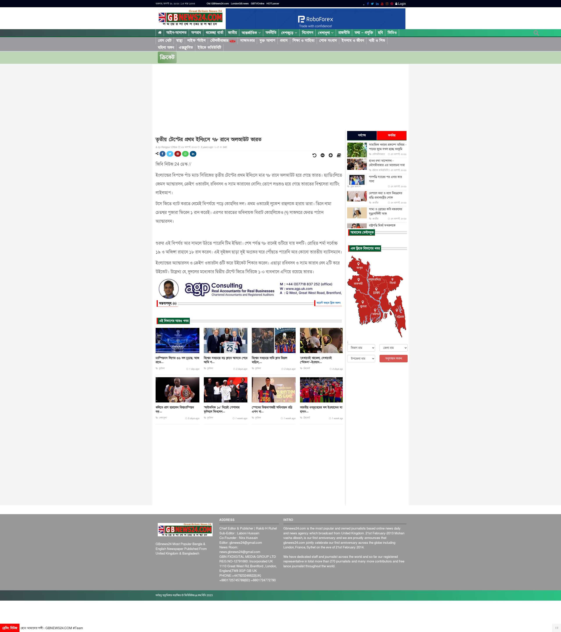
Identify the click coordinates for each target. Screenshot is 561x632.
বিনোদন (307, 32)
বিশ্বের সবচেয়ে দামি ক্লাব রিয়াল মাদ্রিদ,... (269, 360)
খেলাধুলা (324, 32)
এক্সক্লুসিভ (186, 47)
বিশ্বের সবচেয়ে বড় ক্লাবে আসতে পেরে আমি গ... (225, 360)
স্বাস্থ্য (179, 40)
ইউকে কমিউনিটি (209, 47)
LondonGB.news (240, 3)
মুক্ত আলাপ (267, 40)
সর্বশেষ (362, 135)
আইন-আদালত (176, 32)
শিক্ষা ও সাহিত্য (303, 40)
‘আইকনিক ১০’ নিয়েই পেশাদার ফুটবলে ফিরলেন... (222, 409)
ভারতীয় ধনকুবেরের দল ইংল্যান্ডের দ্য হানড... (321, 409)
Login (401, 4)
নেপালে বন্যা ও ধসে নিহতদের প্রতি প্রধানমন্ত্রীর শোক (385, 195)
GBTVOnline (257, 3)
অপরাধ (196, 32)
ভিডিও (392, 32)
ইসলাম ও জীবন (353, 40)
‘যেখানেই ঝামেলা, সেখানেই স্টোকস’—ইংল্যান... (316, 360)
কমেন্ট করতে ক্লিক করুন (329, 303)
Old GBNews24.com (218, 3)
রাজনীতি (344, 32)
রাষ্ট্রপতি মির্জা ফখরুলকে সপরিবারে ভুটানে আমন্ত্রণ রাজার (386, 227)
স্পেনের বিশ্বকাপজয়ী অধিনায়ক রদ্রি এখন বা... (272, 409)
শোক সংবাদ (328, 40)
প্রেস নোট (164, 40)
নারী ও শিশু (377, 40)
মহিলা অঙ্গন (166, 47)
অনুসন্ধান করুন (393, 358)
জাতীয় (232, 32)
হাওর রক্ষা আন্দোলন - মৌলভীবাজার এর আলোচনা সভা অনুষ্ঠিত (387, 165)
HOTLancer (272, 3)
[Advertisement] (287, 99)
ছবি (380, 32)
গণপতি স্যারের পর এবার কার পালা (385, 179)
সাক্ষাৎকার (247, 40)
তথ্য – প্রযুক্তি (364, 32)
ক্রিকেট (167, 57)
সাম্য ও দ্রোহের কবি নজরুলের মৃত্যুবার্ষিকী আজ (385, 211)
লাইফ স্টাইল (196, 40)
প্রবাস (284, 40)
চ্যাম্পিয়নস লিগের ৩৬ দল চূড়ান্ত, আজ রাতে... (177, 360)
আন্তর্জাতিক (250, 32)
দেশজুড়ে (288, 32)
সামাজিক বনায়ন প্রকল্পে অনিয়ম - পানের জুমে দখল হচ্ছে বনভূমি (388, 147)
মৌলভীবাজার (222, 40)
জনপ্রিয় (392, 135)
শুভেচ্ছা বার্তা (214, 32)
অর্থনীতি (271, 32)
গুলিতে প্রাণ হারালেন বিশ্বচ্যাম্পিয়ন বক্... (175, 409)
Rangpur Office (169, 147)
